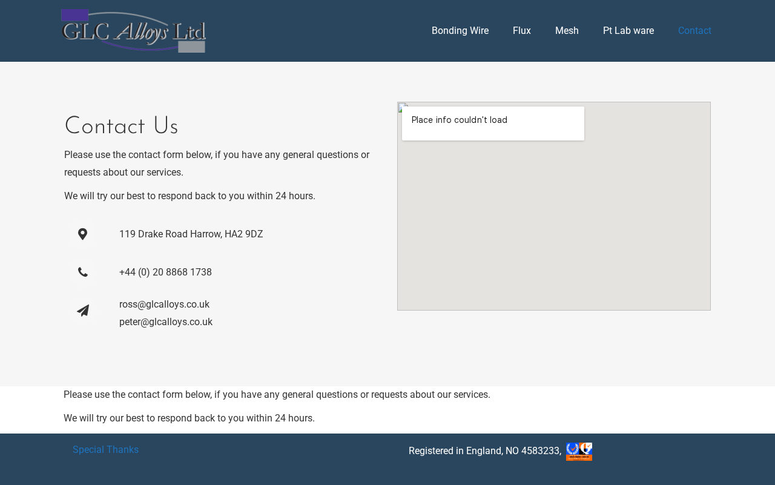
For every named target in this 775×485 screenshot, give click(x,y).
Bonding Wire (460, 30)
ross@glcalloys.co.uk (164, 304)
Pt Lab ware (628, 30)
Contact (694, 30)
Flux (522, 30)
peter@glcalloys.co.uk (166, 322)
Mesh (567, 30)
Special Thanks (106, 449)
